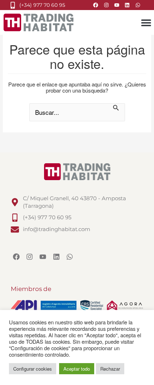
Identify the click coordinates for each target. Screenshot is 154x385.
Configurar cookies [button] (32, 368)
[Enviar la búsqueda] (116, 108)
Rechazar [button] (110, 368)
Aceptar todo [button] (76, 368)
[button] (146, 22)
